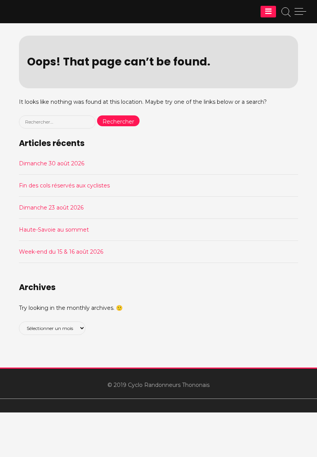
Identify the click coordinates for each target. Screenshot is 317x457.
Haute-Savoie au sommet (54, 229)
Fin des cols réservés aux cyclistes (64, 185)
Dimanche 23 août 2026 (51, 207)
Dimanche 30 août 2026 (51, 163)
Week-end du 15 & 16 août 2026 (61, 251)
